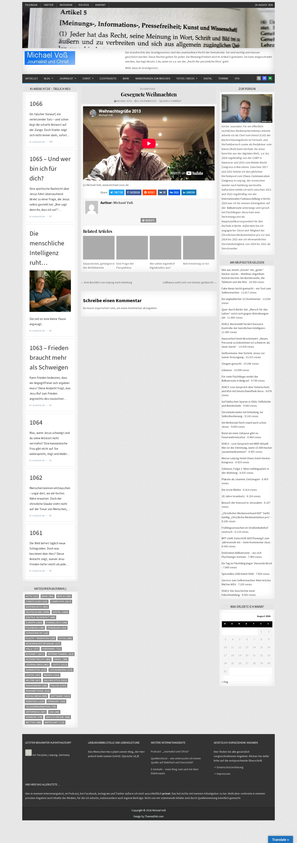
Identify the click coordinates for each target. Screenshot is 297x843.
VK (164, 192)
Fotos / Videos (185, 78)
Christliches (36, 601)
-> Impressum (222, 773)
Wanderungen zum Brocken (152, 78)
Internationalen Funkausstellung (241, 198)
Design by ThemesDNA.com (149, 816)
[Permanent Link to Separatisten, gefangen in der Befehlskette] (99, 248)
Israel (60, 659)
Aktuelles (31, 78)
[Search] (258, 78)
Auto (32, 596)
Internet (35, 654)
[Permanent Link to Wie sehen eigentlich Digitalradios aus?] (165, 248)
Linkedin (190, 192)
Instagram (66, 5)
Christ (86, 78)
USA (54, 712)
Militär (33, 680)
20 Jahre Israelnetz (233, 496)
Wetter (33, 722)
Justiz (59, 664)
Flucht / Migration (40, 638)
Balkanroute (234, 208)
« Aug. (225, 682)
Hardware (51, 649)
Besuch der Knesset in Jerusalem (242, 502)
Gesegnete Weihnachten (149, 94)
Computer (61, 601)
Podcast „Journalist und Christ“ (170, 751)
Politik (58, 685)
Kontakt (100, 5)
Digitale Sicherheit (40, 617)
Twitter (49, 5)
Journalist (66, 78)
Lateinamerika (61, 670)
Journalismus (37, 664)
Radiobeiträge (38, 691)
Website (150, 220)
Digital (208, 78)
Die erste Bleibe (231, 490)
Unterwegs (36, 712)
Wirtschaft (54, 722)
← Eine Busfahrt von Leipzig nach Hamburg (106, 282)
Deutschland (37, 612)
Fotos (65, 638)
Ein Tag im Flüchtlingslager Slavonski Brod (247, 563)
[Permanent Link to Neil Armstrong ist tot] (199, 248)
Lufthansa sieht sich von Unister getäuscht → (190, 282)
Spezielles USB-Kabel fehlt (238, 574)
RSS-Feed (84, 5)
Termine (223, 78)
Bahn (126, 78)
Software (60, 696)
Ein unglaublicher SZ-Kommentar (241, 299)
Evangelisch (56, 622)
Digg (176, 192)
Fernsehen (56, 628)
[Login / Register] (270, 78)
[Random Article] (264, 78)
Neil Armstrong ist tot (196, 263)
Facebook (31, 5)
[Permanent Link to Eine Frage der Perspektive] (132, 248)
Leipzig (33, 675)
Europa (34, 622)
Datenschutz (37, 607)
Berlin (64, 596)
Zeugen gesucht (231, 363)
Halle (32, 649)
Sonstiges (149, 88)
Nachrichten (55, 680)
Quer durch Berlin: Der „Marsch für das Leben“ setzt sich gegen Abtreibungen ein (245, 313)
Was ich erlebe (58, 717)
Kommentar (36, 670)
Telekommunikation (41, 706)
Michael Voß (124, 100)
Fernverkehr (37, 633)
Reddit (151, 192)
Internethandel (61, 654)
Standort (56, 701)
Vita (237, 78)
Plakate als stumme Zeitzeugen (241, 479)
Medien (51, 675)
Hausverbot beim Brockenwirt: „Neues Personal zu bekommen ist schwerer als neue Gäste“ (246, 342)
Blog (47, 78)
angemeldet (102, 308)
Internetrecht (38, 659)
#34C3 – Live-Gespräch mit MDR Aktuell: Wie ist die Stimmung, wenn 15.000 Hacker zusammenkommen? (247, 448)
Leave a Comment (171, 100)
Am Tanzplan (39, 755)
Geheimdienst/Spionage (43, 643)
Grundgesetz (150, 68)
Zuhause (227, 370)
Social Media (36, 696)
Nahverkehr (36, 685)
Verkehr (34, 717)
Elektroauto (108, 78)
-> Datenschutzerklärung (228, 767)
